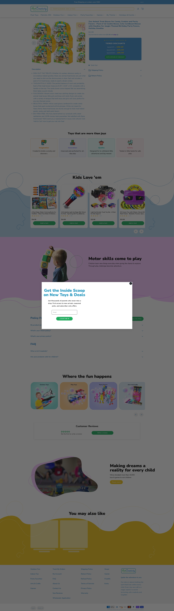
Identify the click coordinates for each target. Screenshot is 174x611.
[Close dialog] (131, 283)
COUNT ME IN (64, 318)
